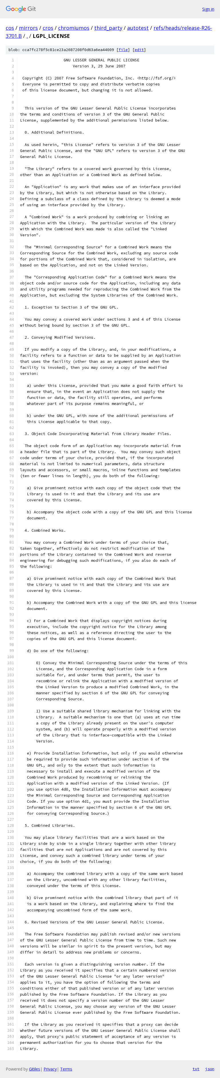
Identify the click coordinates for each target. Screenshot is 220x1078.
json (209, 1068)
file (123, 49)
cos (10, 27)
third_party (108, 27)
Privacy (50, 1069)
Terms (66, 1069)
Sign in (208, 9)
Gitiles (34, 1069)
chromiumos (73, 27)
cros (48, 27)
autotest (138, 27)
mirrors (28, 27)
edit (139, 49)
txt (195, 1068)
